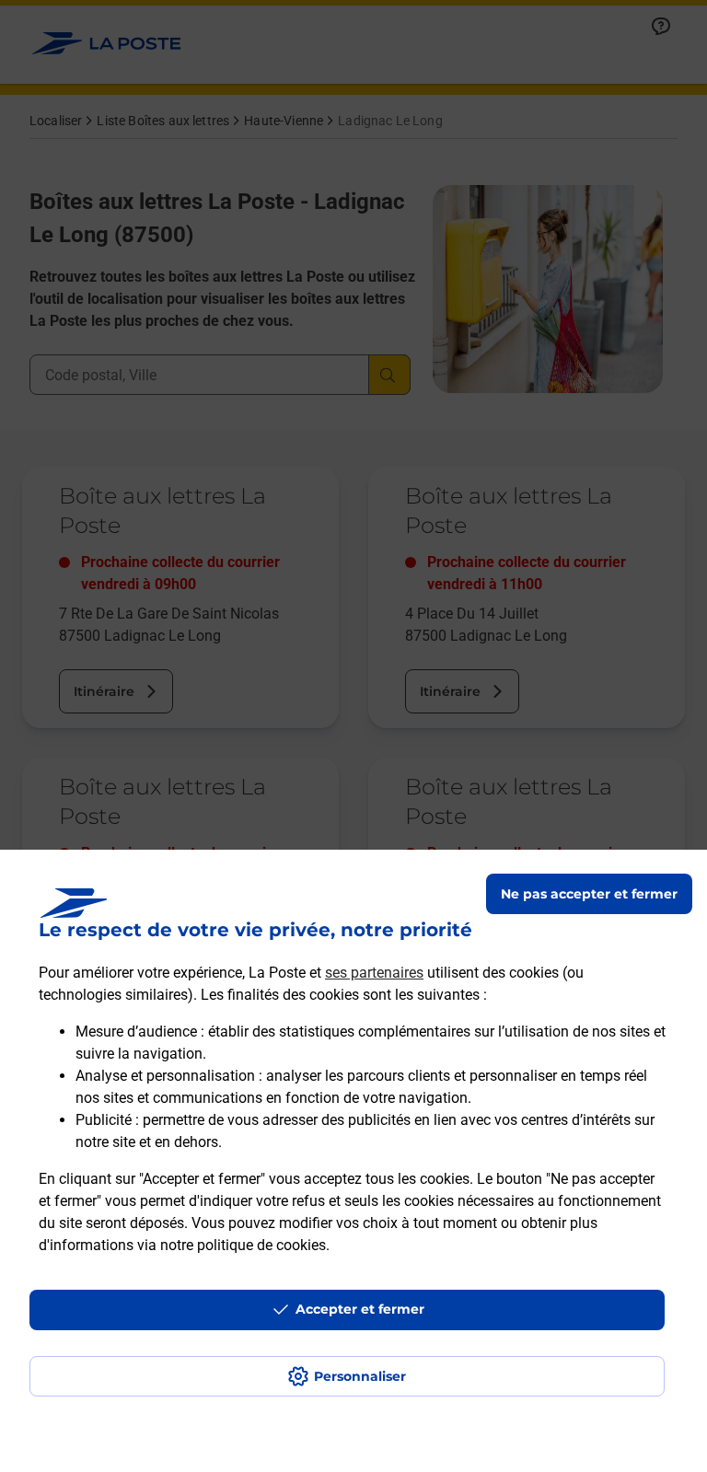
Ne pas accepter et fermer (589, 894)
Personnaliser (360, 1376)
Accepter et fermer (360, 1309)
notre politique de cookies (243, 1245)
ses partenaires (374, 972)
